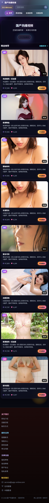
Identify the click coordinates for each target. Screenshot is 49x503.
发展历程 (4, 422)
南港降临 (6, 122)
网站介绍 (4, 418)
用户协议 (4, 467)
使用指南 (4, 445)
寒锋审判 (6, 166)
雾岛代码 (6, 254)
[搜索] (46, 7)
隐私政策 (4, 471)
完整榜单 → (43, 46)
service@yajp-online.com (14, 482)
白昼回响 (6, 298)
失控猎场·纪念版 (9, 78)
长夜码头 (6, 210)
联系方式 (4, 426)
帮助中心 (4, 441)
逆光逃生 (6, 385)
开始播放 (25, 37)
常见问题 (4, 449)
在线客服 (7, 486)
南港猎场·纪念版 (9, 341)
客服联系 (4, 437)
